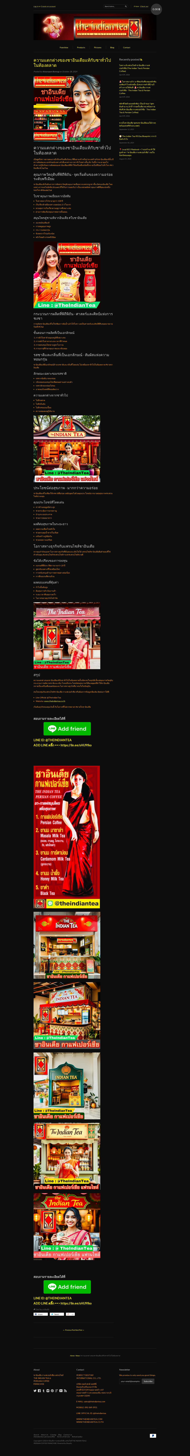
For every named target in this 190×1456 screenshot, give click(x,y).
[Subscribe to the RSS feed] (141, 59)
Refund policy (77, 1437)
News (78, 1356)
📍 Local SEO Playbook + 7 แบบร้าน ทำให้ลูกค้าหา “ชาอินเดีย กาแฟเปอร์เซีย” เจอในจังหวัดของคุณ (137, 152)
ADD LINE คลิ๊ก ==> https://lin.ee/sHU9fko (63, 745)
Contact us (67, 1435)
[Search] (126, 6)
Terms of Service (63, 1437)
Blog (112, 47)
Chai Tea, (38, 1309)
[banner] (95, 27)
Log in (36, 6)
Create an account (48, 6)
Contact (126, 47)
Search (36, 1435)
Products (81, 47)
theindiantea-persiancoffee (44, 1437)
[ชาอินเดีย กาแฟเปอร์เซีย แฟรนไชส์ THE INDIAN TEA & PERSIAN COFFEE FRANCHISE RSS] (65, 1390)
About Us (44, 1435)
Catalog (53, 1435)
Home (72, 1356)
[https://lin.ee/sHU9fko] (67, 723)
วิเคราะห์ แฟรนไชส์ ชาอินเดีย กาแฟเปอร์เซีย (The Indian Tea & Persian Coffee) (134, 68)
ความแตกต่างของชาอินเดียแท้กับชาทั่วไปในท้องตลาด (72, 63)
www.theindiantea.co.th (54, 701)
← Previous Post (69, 1330)
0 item (136, 6)
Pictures (97, 47)
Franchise (64, 47)
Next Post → (79, 1330)
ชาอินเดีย (45, 1309)
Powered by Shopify (64, 1443)
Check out (144, 6)
